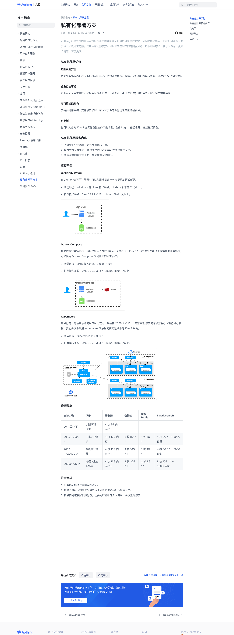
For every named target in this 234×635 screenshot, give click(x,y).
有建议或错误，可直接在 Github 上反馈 (163, 575)
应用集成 (114, 4)
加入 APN (143, 4)
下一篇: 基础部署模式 (169, 614)
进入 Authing (76, 600)
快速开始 (65, 4)
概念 (76, 4)
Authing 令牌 (27, 173)
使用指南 (86, 4)
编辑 (181, 32)
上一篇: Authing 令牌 (74, 614)
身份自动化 (128, 4)
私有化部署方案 (81, 17)
